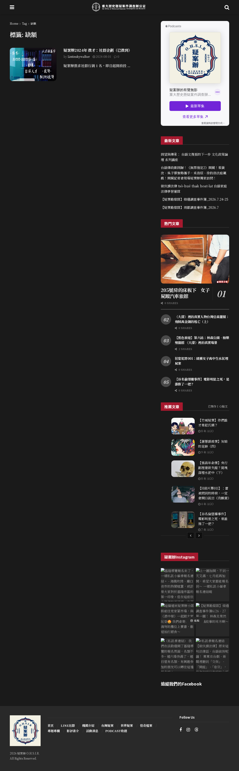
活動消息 (92, 731)
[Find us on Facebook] (180, 729)
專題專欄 (54, 731)
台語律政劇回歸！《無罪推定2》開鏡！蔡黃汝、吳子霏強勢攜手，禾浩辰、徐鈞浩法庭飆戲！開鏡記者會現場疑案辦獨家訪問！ (193, 172)
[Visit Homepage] (119, 7)
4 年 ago (207, 504)
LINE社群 (68, 725)
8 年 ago (207, 431)
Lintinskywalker (79, 56)
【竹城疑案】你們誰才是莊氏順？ (213, 422)
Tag (24, 23)
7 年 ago (207, 529)
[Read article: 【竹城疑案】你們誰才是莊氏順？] (183, 426)
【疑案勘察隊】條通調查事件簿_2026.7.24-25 (194, 199)
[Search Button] (227, 7)
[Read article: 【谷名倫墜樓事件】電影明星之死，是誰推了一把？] (183, 519)
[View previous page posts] (190, 535)
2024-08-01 (103, 56)
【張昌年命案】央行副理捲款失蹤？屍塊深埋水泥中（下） (213, 467)
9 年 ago (207, 452)
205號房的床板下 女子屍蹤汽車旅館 (185, 293)
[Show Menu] (12, 7)
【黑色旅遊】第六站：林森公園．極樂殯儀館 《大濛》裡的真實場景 (202, 340)
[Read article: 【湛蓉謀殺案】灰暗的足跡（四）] (183, 447)
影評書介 (73, 731)
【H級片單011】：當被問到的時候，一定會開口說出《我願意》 (214, 493)
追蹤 (196, 620)
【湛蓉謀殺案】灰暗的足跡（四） (213, 444)
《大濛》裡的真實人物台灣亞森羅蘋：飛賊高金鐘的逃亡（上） (202, 319)
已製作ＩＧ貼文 (218, 406)
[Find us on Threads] (196, 729)
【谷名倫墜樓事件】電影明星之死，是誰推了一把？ (213, 518)
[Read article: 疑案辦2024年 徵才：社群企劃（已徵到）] (33, 64)
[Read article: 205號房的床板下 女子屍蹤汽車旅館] (195, 259)
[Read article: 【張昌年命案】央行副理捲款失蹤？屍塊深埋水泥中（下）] (183, 468)
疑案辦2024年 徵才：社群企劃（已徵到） (97, 50)
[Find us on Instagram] (188, 729)
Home (14, 23)
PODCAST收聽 (116, 731)
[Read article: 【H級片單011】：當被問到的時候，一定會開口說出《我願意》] (183, 494)
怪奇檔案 (146, 725)
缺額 (33, 23)
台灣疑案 (107, 725)
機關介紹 (88, 725)
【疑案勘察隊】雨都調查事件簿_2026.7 (190, 207)
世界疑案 (127, 725)
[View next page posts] (199, 535)
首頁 (51, 725)
